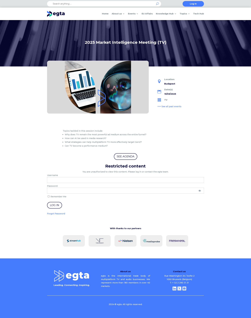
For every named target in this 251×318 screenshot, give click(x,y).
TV (165, 100)
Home (105, 13)
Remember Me (58, 196)
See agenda (125, 156)
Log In (193, 4)
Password (52, 186)
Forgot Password (56, 213)
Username (52, 175)
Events (132, 13)
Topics (183, 13)
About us (117, 13)
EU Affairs (147, 13)
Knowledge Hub (165, 13)
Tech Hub (198, 13)
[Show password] (200, 191)
